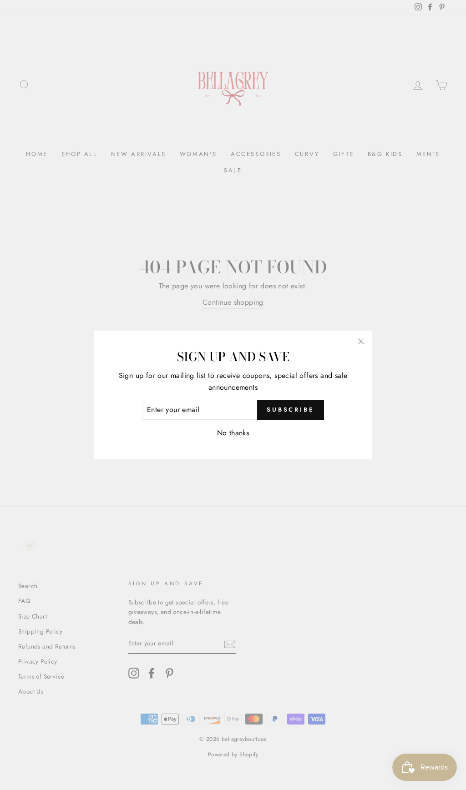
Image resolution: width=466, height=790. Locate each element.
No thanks (233, 433)
